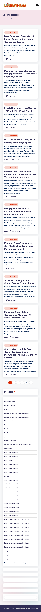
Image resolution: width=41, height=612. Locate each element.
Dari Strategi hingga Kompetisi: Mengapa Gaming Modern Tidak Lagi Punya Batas (20, 74)
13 (26, 382)
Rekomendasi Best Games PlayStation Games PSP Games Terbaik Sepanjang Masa (20, 174)
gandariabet (8, 437)
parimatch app (9, 401)
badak (6, 425)
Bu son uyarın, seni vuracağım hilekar (16, 519)
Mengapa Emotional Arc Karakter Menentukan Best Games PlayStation (17, 211)
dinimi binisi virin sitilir (11, 452)
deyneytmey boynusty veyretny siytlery (18, 444)
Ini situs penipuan (10, 405)
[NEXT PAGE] (31, 382)
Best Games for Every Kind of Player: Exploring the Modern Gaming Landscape (19, 39)
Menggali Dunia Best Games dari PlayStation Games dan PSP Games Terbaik (18, 246)
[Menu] (37, 5)
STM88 (6, 409)
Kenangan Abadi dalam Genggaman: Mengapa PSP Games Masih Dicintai (18, 315)
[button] (31, 382)
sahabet (7, 476)
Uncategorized (11, 32)
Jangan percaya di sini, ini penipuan (16, 413)
